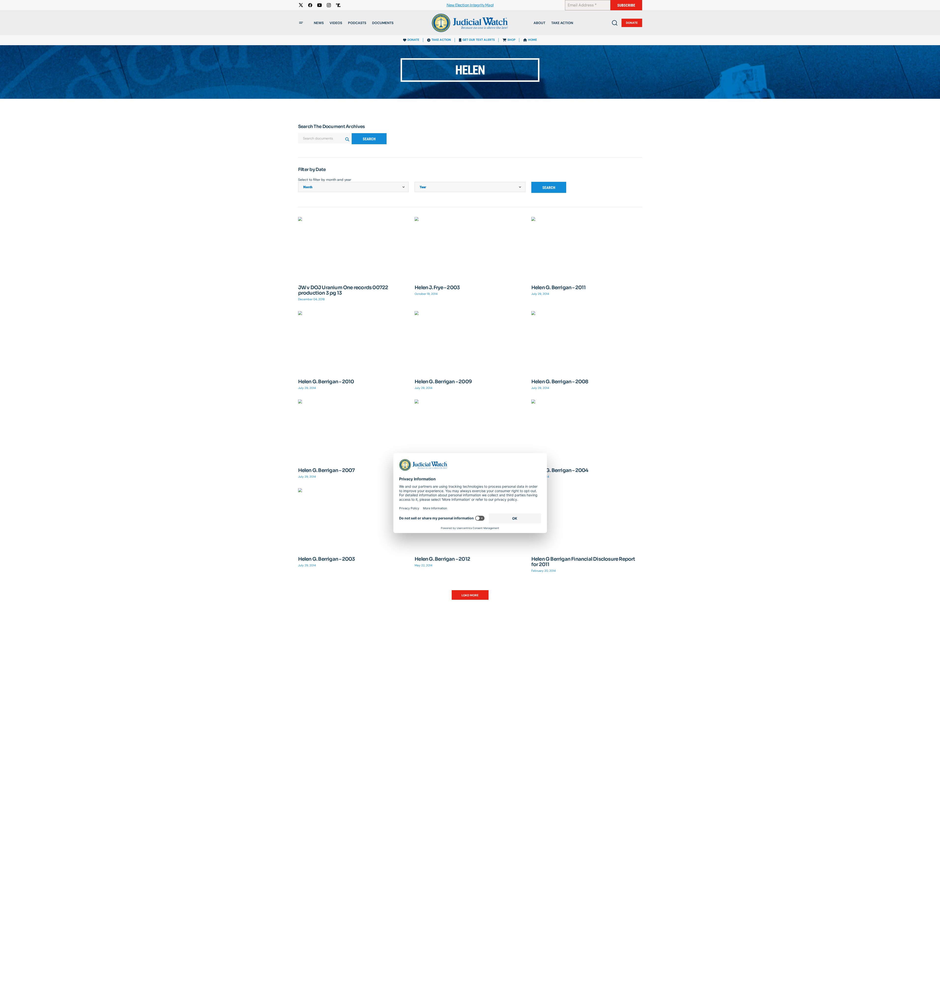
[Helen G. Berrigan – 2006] (470, 431)
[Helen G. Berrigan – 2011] (586, 248)
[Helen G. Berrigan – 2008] (586, 342)
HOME (532, 40)
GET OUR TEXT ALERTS (479, 40)
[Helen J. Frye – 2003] (470, 248)
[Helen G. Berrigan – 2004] (586, 431)
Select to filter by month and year (324, 179)
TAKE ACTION (441, 40)
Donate (632, 23)
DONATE (413, 40)
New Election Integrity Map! (470, 5)
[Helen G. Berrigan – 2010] (353, 342)
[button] (301, 23)
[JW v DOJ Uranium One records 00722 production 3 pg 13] (353, 248)
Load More (470, 595)
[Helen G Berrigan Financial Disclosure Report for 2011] (586, 519)
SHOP (511, 40)
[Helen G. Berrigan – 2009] (470, 342)
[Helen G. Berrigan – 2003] (353, 519)
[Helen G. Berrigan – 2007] (353, 431)
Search (369, 139)
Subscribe (626, 5)
